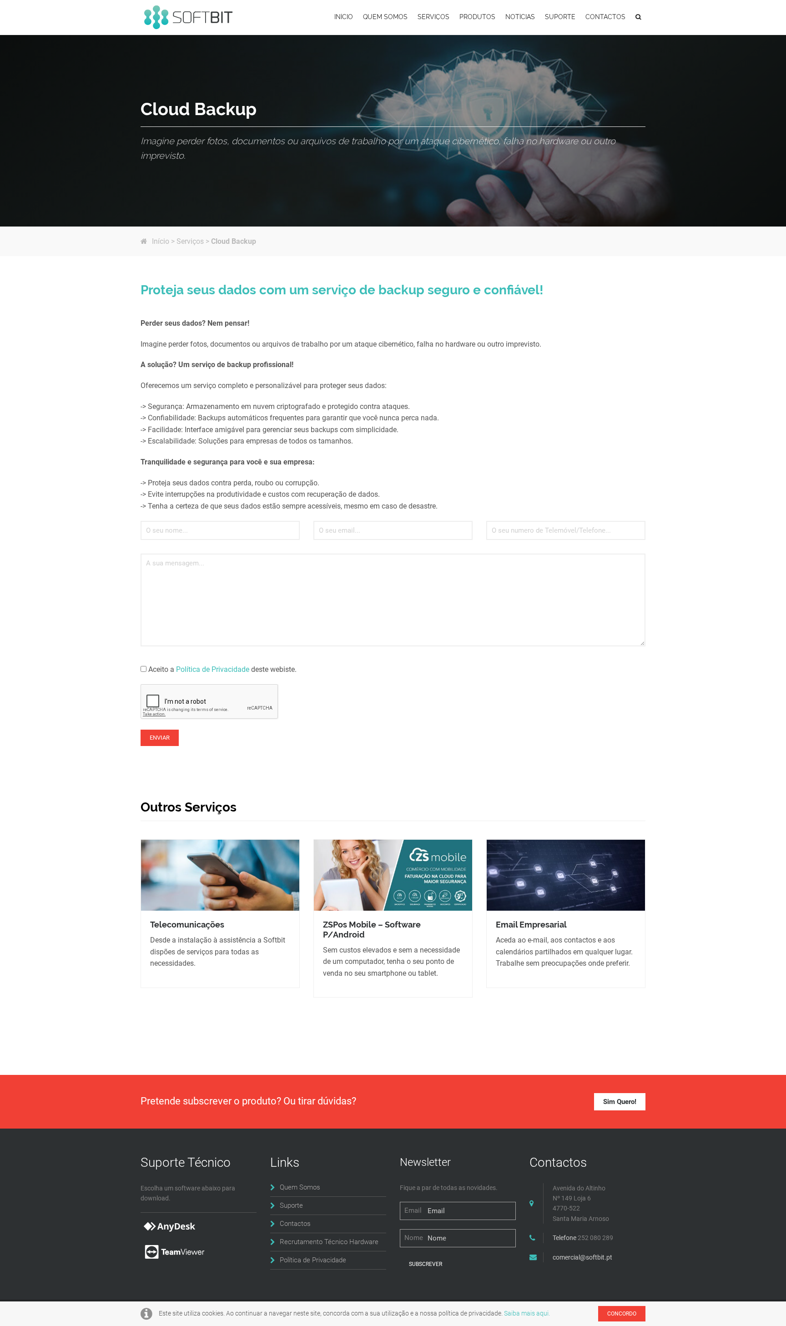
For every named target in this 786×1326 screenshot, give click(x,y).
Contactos (295, 1224)
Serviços (190, 241)
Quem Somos (300, 1187)
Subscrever (425, 1264)
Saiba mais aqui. (527, 1313)
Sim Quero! (619, 1102)
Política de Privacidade (212, 669)
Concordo (621, 1314)
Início (160, 241)
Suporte (291, 1205)
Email (413, 1210)
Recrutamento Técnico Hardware (329, 1242)
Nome (413, 1238)
